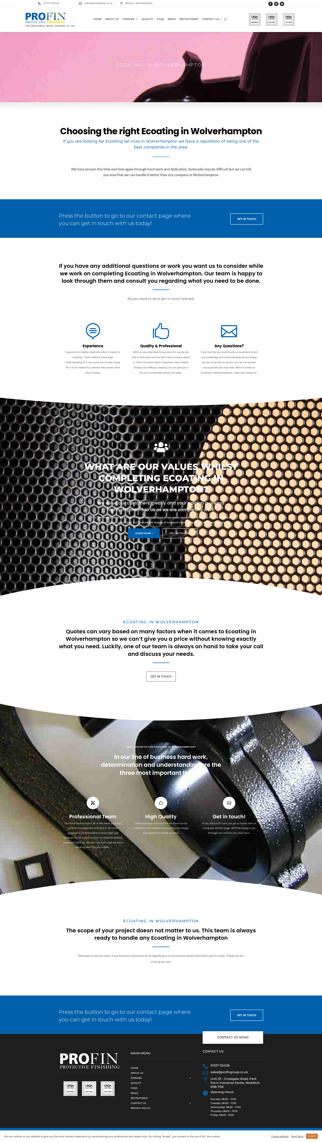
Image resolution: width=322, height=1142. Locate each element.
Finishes (128, 19)
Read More (297, 1136)
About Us (112, 19)
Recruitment (189, 19)
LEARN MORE (143, 533)
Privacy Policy (141, 1108)
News (172, 19)
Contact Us (210, 19)
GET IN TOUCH (179, 533)
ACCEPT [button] (312, 1136)
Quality (147, 19)
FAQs (160, 19)
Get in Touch (246, 219)
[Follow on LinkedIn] (282, 4)
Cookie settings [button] (280, 1136)
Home (97, 19)
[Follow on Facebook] (270, 4)
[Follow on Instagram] (276, 4)
